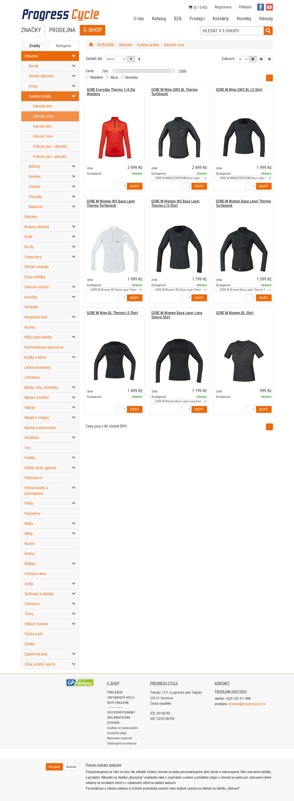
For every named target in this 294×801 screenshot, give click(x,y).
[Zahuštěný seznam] (269, 59)
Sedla (29, 583)
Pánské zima (43, 136)
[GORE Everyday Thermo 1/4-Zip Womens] (114, 137)
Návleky (35, 176)
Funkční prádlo (40, 96)
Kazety (30, 327)
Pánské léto (42, 126)
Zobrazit (228, 58)
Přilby (29, 503)
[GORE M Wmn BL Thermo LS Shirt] (114, 360)
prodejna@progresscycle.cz (247, 704)
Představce (33, 477)
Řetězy (30, 553)
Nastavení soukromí (119, 738)
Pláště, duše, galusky (40, 468)
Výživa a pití (34, 634)
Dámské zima (43, 116)
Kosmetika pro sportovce (44, 347)
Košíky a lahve (35, 357)
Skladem (96, 77)
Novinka (131, 77)
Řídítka (30, 563)
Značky (34, 45)
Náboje (30, 407)
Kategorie (63, 45)
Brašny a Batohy (37, 226)
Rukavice (36, 206)
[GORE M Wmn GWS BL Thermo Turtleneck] (179, 137)
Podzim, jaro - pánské (49, 156)
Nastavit (71, 767)
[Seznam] (261, 59)
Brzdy (29, 246)
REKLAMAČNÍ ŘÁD (118, 718)
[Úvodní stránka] (91, 45)
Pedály (30, 457)
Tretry (29, 614)
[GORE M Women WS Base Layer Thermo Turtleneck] (114, 249)
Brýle (28, 236)
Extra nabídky (35, 277)
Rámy (29, 533)
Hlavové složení (37, 287)
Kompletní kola (36, 317)
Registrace (223, 7)
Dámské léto (42, 106)
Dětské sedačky (37, 266)
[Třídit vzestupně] (131, 59)
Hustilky (31, 297)
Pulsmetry (32, 513)
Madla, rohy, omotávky (41, 387)
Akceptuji (54, 767)
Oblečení (31, 56)
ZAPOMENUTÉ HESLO (121, 698)
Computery (33, 257)
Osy (28, 447)
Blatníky (31, 216)
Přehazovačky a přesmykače (36, 491)
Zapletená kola (36, 654)
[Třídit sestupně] (139, 59)
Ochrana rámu (35, 573)
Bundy (34, 66)
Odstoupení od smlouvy (121, 743)
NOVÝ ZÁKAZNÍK (118, 703)
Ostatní (34, 186)
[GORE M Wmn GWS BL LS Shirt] (244, 137)
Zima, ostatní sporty (40, 664)
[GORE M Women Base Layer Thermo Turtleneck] (244, 249)
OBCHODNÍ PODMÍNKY (121, 712)
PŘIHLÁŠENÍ (114, 692)
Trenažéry (32, 603)
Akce (114, 77)
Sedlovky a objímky (39, 594)
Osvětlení (32, 437)
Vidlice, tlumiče (36, 624)
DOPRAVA (113, 723)
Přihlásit (245, 7)
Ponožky (35, 196)
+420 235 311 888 (238, 698)
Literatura (32, 377)
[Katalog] (253, 59)
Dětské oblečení (41, 76)
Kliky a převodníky (38, 337)
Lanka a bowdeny (38, 367)
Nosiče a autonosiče (40, 427)
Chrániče (31, 307)
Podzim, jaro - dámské (50, 146)
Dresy (33, 86)
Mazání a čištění (37, 397)
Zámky (30, 644)
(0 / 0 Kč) (199, 7)
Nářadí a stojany (37, 417)
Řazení (30, 543)
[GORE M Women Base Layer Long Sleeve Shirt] (179, 360)
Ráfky (29, 523)
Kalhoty (34, 166)
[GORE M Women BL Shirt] (244, 360)
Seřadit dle (94, 58)
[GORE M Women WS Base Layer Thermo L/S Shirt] (179, 249)
